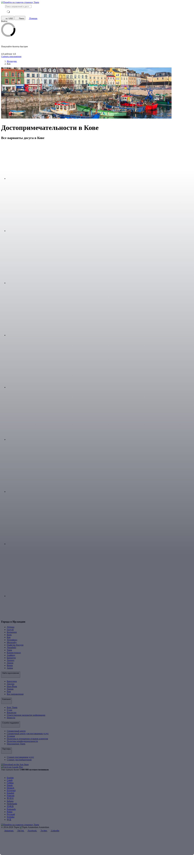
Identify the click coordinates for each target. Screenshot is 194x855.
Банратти (11, 658)
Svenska (10, 817)
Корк (9, 635)
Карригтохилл (14, 652)
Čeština (10, 783)
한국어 (10, 798)
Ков (9, 637)
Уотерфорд (12, 640)
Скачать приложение (11, 56)
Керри (10, 665)
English (10, 777)
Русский (11, 814)
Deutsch (10, 788)
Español (10, 793)
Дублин (10, 627)
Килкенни (12, 632)
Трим (9, 650)
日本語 (10, 806)
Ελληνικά (11, 790)
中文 (9, 819)
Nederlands (12, 803)
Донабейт (11, 647)
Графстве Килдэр (15, 645)
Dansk (10, 785)
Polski (9, 812)
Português (11, 809)
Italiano (10, 801)
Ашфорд (11, 655)
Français (10, 795)
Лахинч (10, 660)
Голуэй (10, 629)
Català (9, 780)
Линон (10, 663)
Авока (10, 668)
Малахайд (11, 642)
